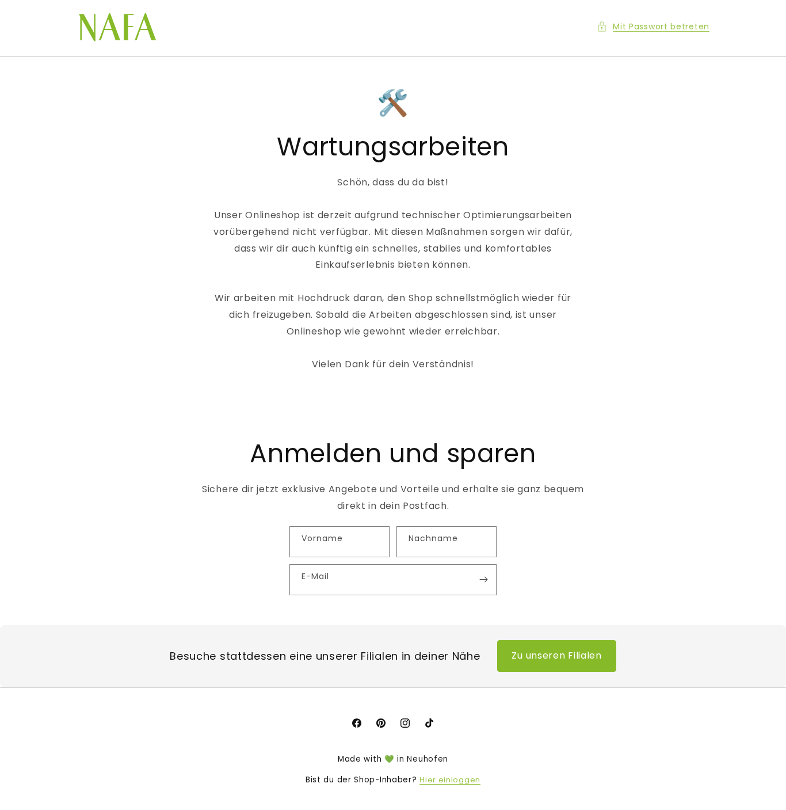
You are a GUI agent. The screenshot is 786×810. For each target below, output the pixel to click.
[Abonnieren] (483, 579)
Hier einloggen (449, 779)
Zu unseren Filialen (556, 655)
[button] (653, 27)
